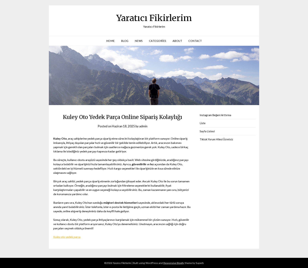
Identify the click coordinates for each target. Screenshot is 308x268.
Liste (203, 123)
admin (143, 126)
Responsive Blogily (173, 262)
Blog (125, 40)
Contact (195, 40)
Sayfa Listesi (207, 131)
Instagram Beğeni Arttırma (215, 115)
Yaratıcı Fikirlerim (154, 18)
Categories (157, 40)
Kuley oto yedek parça (66, 236)
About (177, 40)
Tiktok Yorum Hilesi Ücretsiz (216, 139)
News (139, 40)
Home (110, 40)
